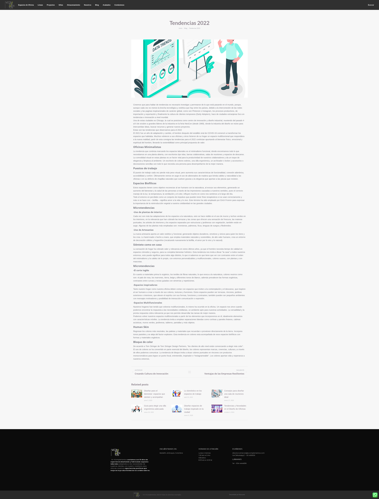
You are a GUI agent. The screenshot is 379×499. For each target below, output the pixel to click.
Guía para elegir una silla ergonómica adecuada (155, 407)
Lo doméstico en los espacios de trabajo (193, 392)
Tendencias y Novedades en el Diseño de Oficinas (235, 407)
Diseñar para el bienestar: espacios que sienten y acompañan (154, 394)
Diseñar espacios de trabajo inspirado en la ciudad (194, 409)
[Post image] (136, 394)
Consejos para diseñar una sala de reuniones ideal (234, 394)
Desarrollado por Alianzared (237, 494)
